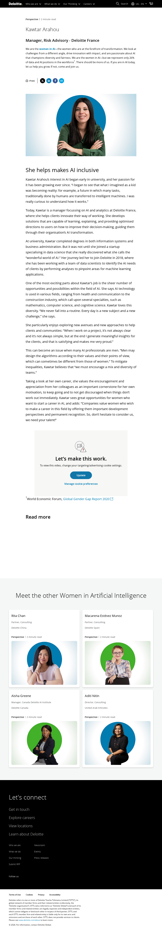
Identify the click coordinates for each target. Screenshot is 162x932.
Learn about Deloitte (26, 834)
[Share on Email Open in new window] (61, 80)
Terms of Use (15, 894)
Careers (88, 3)
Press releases (41, 857)
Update (81, 475)
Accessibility (54, 894)
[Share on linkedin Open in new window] (48, 80)
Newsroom (39, 845)
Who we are (32, 3)
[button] (122, 4)
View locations (21, 825)
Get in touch (19, 809)
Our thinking (15, 857)
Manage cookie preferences (81, 484)
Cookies (29, 894)
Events (37, 851)
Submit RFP (14, 864)
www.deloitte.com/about (29, 920)
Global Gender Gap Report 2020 (86, 499)
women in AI (47, 49)
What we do (51, 3)
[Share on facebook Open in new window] (55, 80)
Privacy (41, 894)
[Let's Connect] (151, 4)
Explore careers (22, 817)
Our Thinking (70, 3)
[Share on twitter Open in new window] (42, 80)
